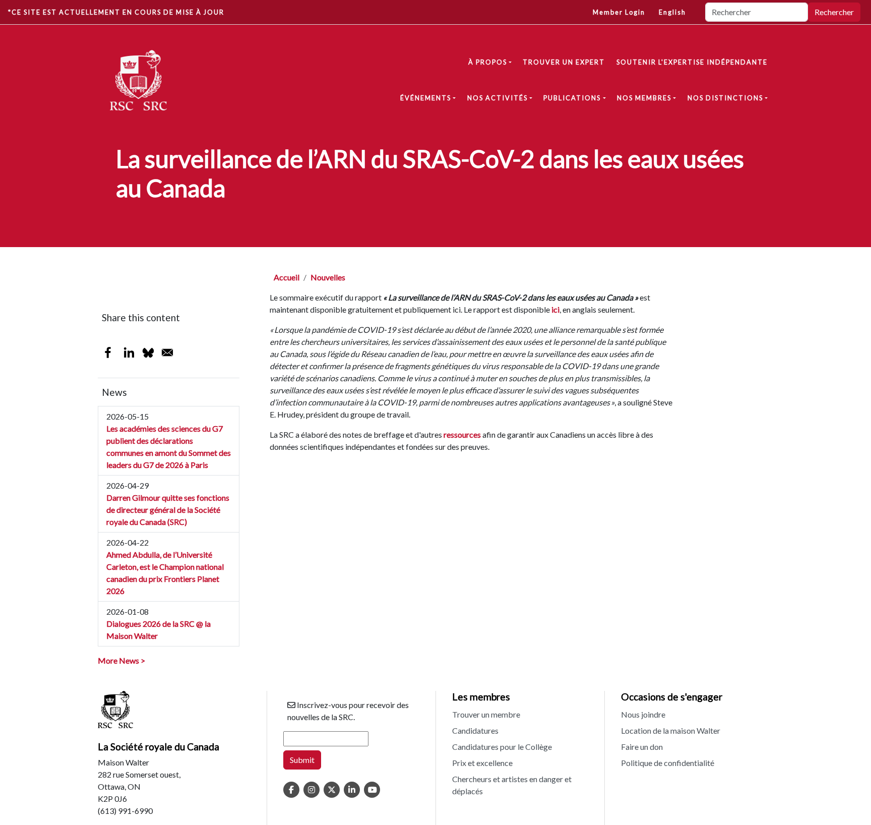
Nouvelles (327, 277)
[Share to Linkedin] (129, 352)
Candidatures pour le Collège (502, 746)
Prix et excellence (482, 763)
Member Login (619, 12)
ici (555, 309)
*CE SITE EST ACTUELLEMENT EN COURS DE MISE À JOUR (116, 12)
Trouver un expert (564, 62)
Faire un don (642, 746)
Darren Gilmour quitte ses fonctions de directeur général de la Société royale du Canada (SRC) (167, 509)
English (672, 12)
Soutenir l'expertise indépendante (692, 62)
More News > (121, 660)
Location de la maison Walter (670, 730)
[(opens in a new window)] (291, 790)
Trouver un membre (486, 714)
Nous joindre (643, 714)
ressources (462, 434)
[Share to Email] (167, 352)
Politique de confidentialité (667, 763)
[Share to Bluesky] (148, 352)
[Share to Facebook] (108, 352)
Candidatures (475, 730)
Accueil (286, 277)
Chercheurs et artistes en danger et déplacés (512, 785)
